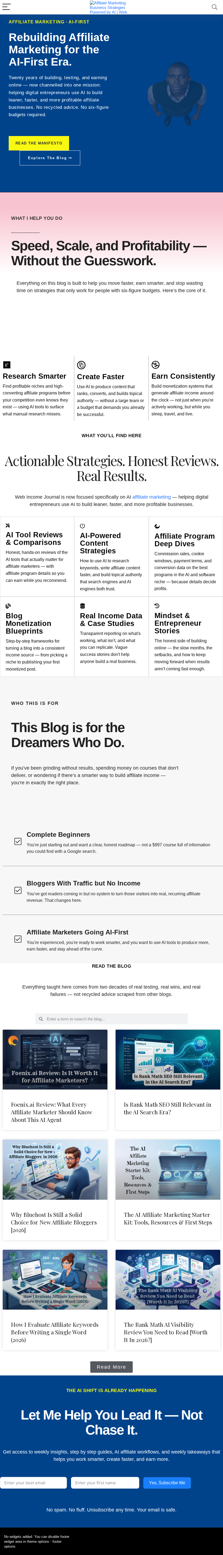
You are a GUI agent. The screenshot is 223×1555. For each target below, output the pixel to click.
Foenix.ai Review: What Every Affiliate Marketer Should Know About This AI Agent (51, 1111)
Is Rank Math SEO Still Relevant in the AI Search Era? (167, 1108)
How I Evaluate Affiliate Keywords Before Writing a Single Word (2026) (54, 1331)
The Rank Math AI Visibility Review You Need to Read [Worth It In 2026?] (165, 1331)
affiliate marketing (151, 497)
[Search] (214, 7)
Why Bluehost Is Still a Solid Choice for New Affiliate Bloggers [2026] (54, 1222)
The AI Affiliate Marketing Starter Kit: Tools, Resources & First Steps (168, 1218)
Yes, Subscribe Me (167, 1482)
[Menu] (6, 7)
